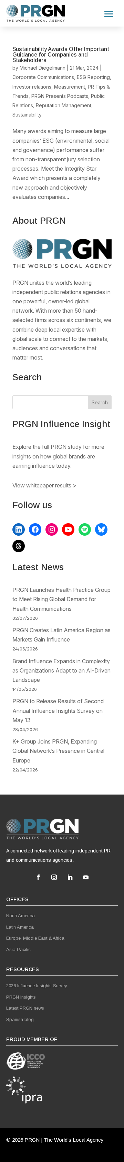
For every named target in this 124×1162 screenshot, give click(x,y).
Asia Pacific (18, 949)
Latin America (20, 927)
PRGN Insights (21, 997)
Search (100, 402)
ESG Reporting (93, 77)
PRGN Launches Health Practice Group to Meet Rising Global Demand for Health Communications (61, 599)
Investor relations (31, 87)
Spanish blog (20, 1019)
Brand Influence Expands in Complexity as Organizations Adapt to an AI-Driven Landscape (61, 670)
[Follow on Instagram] (54, 877)
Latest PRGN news (25, 1008)
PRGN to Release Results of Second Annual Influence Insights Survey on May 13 (58, 710)
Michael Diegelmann (42, 68)
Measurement (69, 87)
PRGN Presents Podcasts (59, 96)
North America (20, 915)
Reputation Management (63, 105)
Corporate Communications (43, 77)
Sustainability (27, 115)
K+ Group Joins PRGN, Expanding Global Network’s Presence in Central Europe (58, 751)
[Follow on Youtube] (85, 877)
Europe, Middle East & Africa (35, 938)
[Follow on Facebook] (38, 877)
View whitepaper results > (44, 485)
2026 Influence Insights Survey (36, 985)
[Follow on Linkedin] (69, 877)
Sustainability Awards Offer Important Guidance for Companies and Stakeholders (60, 54)
